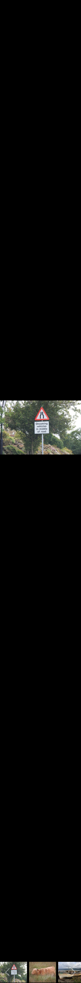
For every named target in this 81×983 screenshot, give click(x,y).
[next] (73, 485)
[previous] (7, 485)
